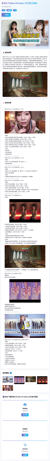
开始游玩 (6, 14)
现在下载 (25, 414)
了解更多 (25, 435)
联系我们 (25, 455)
